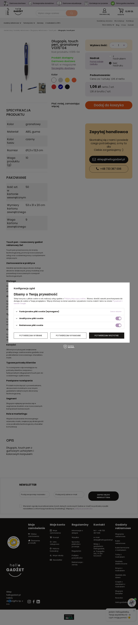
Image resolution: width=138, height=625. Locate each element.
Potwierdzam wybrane (30, 335)
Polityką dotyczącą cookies (75, 298)
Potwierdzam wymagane (68, 335)
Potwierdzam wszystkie (107, 335)
